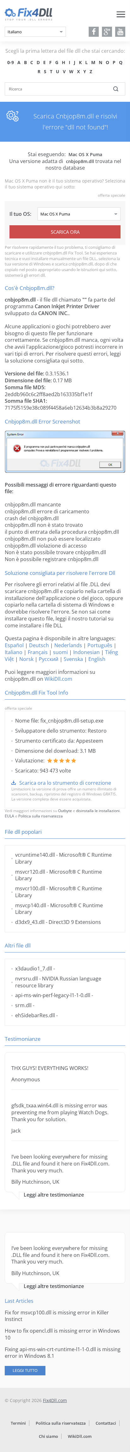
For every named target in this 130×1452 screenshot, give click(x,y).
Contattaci (106, 1423)
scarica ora (65, 232)
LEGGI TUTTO (25, 1370)
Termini (18, 1423)
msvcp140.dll (30, 905)
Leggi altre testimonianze (54, 1195)
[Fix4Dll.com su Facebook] (94, 31)
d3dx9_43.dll (29, 922)
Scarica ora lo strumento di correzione (65, 783)
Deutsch (39, 645)
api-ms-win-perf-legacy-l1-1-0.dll (52, 995)
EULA (9, 816)
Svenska (73, 659)
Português (99, 645)
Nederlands (68, 645)
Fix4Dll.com (55, 1400)
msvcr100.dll (30, 888)
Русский (48, 659)
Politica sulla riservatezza (40, 816)
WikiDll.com (58, 678)
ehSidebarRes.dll (35, 1015)
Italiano (13, 652)
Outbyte (65, 810)
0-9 (10, 62)
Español (14, 645)
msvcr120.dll (30, 871)
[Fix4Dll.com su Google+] (107, 31)
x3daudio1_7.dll (33, 968)
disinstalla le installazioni (98, 810)
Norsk (26, 659)
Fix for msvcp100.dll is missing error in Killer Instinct (57, 1316)
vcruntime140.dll (35, 854)
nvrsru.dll (26, 978)
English (96, 659)
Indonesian (86, 652)
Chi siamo (48, 1436)
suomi (60, 652)
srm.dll (23, 1005)
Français (38, 652)
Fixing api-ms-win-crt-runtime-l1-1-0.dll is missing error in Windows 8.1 (63, 1353)
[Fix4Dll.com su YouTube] (120, 31)
